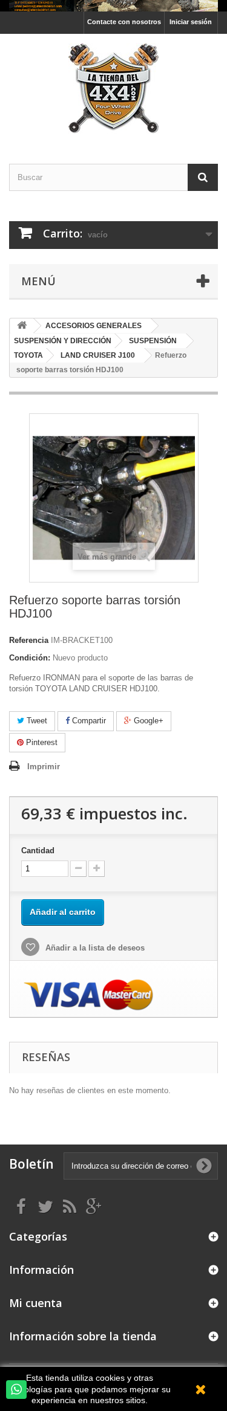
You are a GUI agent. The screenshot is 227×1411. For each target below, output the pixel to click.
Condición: (29, 657)
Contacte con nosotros (124, 21)
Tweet (35, 720)
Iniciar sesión (190, 21)
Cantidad (37, 850)
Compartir (88, 720)
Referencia (28, 640)
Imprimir (43, 766)
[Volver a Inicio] (21, 326)
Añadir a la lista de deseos (94, 947)
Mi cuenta (35, 1303)
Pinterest (41, 742)
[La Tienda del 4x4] (113, 88)
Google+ (147, 720)
